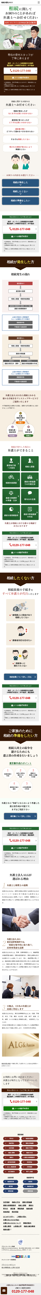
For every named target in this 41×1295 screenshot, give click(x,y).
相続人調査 (11, 1152)
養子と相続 (29, 1171)
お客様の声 (17, 1226)
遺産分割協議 (29, 1143)
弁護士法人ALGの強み (11, 1220)
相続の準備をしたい (20, 200)
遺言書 (11, 1186)
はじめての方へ (8, 1217)
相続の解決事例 (29, 1226)
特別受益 (29, 1162)
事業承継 (10, 1191)
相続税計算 (30, 1186)
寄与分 (11, 1138)
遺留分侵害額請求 (29, 1157)
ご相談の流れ (21, 1217)
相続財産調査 (29, 1138)
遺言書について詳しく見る (20, 816)
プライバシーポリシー (9, 1264)
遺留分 (11, 1157)
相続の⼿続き (29, 1148)
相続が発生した (20, 182)
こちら (26, 86)
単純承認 (6, 1212)
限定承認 (15, 1212)
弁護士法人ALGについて (12, 1223)
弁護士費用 (7, 1226)
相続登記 (11, 1143)
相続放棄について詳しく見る (21, 677)
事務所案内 (27, 1223)
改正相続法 (11, 1171)
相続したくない (20, 191)
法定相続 (11, 1148)
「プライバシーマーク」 (15, 1250)
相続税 (30, 1181)
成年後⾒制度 (11, 1162)
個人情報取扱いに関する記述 (11, 1267)
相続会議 (6, 1229)
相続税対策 (10, 1181)
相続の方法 (29, 1152)
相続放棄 (29, 1208)
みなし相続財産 (11, 1167)
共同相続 (29, 1167)
